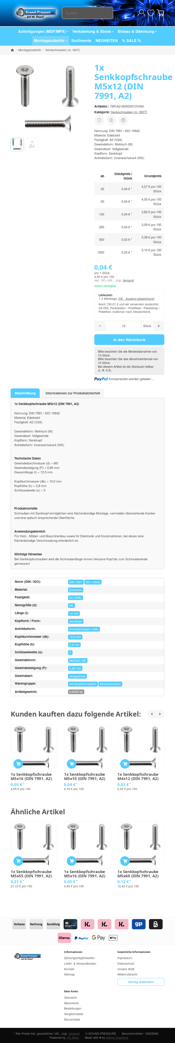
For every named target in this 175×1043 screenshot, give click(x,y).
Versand (128, 280)
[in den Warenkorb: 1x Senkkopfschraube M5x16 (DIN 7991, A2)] (18, 764)
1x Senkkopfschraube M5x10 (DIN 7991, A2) (84, 776)
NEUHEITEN (107, 40)
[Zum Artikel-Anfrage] (151, 13)
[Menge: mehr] (158, 326)
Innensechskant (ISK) (83, 629)
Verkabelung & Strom (91, 31)
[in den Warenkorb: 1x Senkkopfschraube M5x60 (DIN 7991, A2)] (125, 861)
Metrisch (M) (77, 660)
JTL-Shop (72, 1037)
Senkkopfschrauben (82, 684)
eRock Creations (117, 1037)
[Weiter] (160, 714)
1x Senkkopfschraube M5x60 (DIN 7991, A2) (138, 873)
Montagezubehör (49, 40)
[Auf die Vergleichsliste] (111, 120)
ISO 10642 (93, 582)
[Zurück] (151, 714)
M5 (71, 605)
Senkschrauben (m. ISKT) (129, 112)
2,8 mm (74, 644)
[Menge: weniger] (100, 326)
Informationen (73, 952)
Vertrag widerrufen (141, 982)
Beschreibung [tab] (25, 393)
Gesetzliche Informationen (133, 952)
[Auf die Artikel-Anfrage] (99, 120)
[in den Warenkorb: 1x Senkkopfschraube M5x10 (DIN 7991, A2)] (71, 764)
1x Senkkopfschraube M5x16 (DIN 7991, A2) (31, 776)
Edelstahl (75, 590)
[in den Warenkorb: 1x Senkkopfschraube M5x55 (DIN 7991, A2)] (18, 861)
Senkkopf (75, 621)
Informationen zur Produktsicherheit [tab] (73, 393)
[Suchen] (107, 13)
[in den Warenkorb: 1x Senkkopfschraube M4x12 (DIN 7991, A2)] (125, 764)
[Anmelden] (141, 13)
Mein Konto (71, 991)
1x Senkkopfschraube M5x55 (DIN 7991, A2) (31, 873)
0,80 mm (75, 668)
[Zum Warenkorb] (160, 13)
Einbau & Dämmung (136, 31)
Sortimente (81, 40)
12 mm (73, 613)
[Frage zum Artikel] (123, 120)
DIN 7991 (75, 582)
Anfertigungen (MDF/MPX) (42, 31)
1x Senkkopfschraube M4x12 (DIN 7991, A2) (138, 776)
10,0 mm (75, 637)
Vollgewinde (77, 676)
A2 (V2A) (75, 597)
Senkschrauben (110, 684)
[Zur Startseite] (36, 13)
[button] (17, 144)
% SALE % (131, 40)
